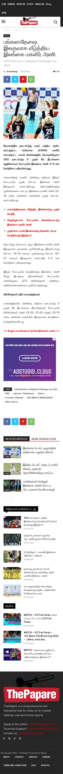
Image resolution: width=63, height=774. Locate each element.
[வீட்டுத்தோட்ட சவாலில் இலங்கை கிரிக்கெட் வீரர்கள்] (12, 556)
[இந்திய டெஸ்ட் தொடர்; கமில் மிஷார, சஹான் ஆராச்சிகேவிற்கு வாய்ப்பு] (12, 469)
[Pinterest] (23, 79)
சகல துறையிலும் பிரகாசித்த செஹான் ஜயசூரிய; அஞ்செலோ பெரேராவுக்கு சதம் (40, 590)
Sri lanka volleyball (14, 397)
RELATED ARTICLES (16, 439)
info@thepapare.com (31, 733)
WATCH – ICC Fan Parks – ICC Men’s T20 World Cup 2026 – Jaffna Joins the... (41, 636)
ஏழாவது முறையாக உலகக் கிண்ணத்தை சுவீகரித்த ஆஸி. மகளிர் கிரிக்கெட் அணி (39, 572)
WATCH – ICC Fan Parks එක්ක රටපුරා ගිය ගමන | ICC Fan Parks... (40, 618)
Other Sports (11, 401)
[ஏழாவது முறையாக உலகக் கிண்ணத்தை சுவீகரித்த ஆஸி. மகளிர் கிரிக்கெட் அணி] (12, 573)
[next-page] (11, 498)
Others (41, 393)
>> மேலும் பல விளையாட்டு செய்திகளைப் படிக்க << (31, 330)
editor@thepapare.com (43, 724)
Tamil (15, 30)
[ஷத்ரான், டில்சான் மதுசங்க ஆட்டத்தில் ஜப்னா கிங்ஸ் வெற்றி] (12, 540)
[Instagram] (9, 738)
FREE (7, 393)
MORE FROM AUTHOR (44, 439)
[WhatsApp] (31, 79)
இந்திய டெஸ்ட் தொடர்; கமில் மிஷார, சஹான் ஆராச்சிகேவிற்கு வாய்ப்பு (40, 469)
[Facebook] (7, 79)
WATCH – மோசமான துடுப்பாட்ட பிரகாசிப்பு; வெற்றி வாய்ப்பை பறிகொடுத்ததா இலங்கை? (40, 653)
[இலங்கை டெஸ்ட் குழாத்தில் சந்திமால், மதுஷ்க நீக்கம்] (12, 452)
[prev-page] (6, 498)
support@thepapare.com (43, 728)
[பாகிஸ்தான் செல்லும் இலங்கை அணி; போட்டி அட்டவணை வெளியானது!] (12, 486)
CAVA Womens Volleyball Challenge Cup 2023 (35, 389)
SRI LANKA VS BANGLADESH (40, 397)
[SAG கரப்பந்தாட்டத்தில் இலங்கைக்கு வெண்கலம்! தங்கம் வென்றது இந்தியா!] (12, 522)
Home (7, 30)
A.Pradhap (12, 71)
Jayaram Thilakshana (23, 393)
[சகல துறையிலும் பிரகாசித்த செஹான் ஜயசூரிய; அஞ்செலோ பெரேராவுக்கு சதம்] (12, 591)
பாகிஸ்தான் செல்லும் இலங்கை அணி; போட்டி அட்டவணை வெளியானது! (39, 485)
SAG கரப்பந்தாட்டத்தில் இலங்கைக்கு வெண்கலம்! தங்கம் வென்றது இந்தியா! (40, 521)
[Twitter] (15, 79)
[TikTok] (15, 738)
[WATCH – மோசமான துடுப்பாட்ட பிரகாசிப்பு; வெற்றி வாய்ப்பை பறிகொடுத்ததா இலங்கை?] (12, 654)
